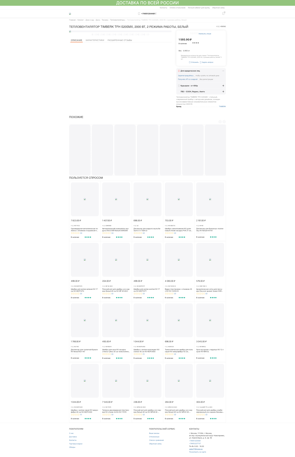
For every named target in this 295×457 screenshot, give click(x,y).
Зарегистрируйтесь (186, 76)
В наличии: (183, 43)
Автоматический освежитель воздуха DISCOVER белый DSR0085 (115, 229)
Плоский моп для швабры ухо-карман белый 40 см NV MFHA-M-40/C (147, 411)
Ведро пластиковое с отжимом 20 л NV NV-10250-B (178, 290)
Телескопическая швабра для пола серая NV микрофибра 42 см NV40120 (179, 351)
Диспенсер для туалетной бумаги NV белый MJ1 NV (84, 350)
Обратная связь (218, 8)
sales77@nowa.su (196, 449)
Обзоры (72, 447)
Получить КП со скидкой (188, 79)
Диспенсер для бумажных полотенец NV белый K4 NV (210, 229)
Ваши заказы (154, 433)
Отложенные (154, 437)
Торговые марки (75, 444)
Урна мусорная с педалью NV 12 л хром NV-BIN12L (209, 350)
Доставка (73, 437)
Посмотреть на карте (197, 452)
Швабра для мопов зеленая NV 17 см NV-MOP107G (84, 290)
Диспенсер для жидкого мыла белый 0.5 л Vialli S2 (147, 229)
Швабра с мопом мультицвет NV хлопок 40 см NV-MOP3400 (146, 350)
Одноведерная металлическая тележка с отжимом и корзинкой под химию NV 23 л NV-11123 (85, 230)
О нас (71, 433)
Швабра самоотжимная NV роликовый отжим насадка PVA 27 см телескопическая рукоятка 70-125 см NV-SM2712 (178, 230)
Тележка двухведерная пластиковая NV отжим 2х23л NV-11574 (115, 411)
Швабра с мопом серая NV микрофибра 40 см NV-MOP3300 (84, 411)
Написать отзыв (205, 33)
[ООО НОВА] (70, 14)
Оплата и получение (177, 8)
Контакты (163, 8)
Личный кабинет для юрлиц (199, 8)
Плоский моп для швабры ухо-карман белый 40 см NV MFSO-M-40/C (179, 411)
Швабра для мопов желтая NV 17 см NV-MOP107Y (147, 290)
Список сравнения (156, 440)
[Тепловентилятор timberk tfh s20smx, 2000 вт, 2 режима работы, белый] (120, 31)
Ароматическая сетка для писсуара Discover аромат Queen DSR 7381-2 (209, 290)
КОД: (218, 26)
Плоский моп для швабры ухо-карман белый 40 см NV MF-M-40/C (116, 290)
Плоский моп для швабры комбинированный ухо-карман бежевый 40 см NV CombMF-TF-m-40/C (210, 411)
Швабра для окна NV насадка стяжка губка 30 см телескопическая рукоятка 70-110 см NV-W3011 (115, 351)
